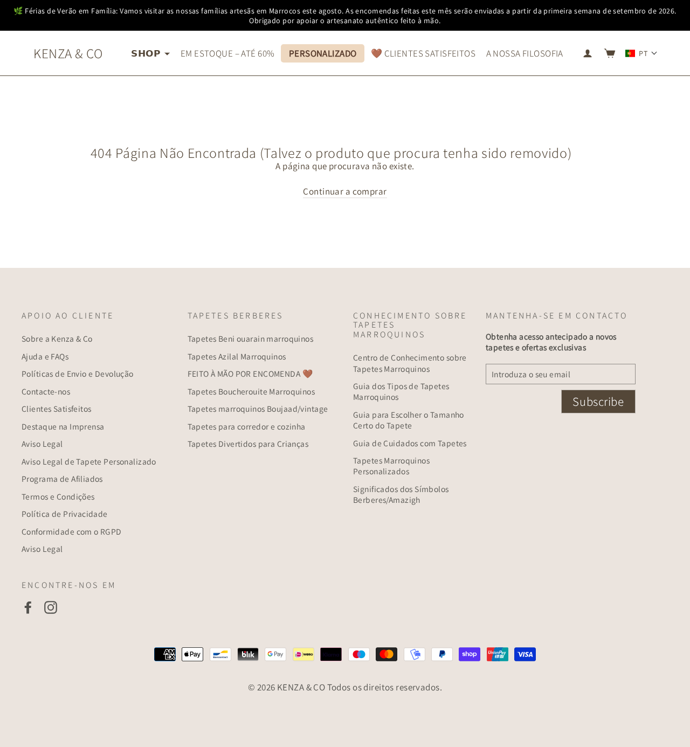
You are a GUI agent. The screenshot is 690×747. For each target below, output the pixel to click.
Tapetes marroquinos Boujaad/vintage (258, 408)
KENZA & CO (67, 53)
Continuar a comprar (345, 191)
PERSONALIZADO (323, 53)
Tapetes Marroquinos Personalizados (391, 465)
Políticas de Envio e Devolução (78, 373)
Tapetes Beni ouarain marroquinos (251, 338)
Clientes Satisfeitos (57, 408)
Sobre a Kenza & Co (57, 338)
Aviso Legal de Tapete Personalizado (89, 461)
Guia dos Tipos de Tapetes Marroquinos (401, 391)
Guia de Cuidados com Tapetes (410, 443)
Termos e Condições (58, 496)
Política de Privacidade (65, 513)
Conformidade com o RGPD (72, 531)
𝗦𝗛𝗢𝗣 (146, 53)
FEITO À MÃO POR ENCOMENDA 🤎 (250, 373)
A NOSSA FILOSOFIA (524, 53)
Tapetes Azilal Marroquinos (237, 356)
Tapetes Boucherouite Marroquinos (251, 391)
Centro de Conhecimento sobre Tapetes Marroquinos (410, 363)
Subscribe (598, 401)
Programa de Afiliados (62, 478)
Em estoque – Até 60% (228, 53)
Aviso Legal (42, 443)
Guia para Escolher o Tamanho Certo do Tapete (408, 420)
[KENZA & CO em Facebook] (28, 607)
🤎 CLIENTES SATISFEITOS (423, 53)
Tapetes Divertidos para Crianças (248, 443)
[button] (641, 53)
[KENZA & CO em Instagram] (50, 607)
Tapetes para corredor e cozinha (247, 426)
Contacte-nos (46, 391)
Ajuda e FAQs (45, 356)
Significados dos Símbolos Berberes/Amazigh (401, 494)
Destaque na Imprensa (63, 426)
